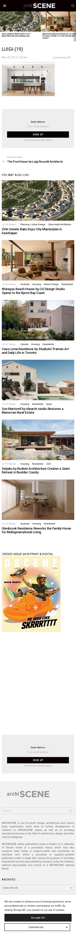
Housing (36, 284)
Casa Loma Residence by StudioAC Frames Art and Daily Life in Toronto (35, 351)
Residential (67, 284)
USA (48, 464)
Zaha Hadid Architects (59, 224)
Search (70, 811)
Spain (49, 404)
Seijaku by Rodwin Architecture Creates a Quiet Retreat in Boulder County (36, 470)
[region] (38, 914)
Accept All (38, 917)
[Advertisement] (38, 685)
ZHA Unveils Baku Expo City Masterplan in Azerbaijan (16, 35)
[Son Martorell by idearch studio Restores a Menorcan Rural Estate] (38, 380)
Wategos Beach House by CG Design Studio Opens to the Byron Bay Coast (33, 291)
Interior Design (51, 284)
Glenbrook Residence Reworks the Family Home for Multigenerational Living (36, 530)
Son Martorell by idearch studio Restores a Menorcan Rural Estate (32, 410)
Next (74, 26)
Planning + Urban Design (33, 224)
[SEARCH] (72, 6)
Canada (24, 344)
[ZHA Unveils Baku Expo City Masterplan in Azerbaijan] (20, 21)
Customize (36, 927)
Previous (2, 26)
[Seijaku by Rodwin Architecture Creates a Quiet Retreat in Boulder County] (38, 440)
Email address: (38, 121)
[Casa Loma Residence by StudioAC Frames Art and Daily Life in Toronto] (38, 320)
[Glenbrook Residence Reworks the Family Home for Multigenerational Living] (38, 500)
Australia (25, 284)
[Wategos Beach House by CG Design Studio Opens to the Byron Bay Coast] (38, 260)
